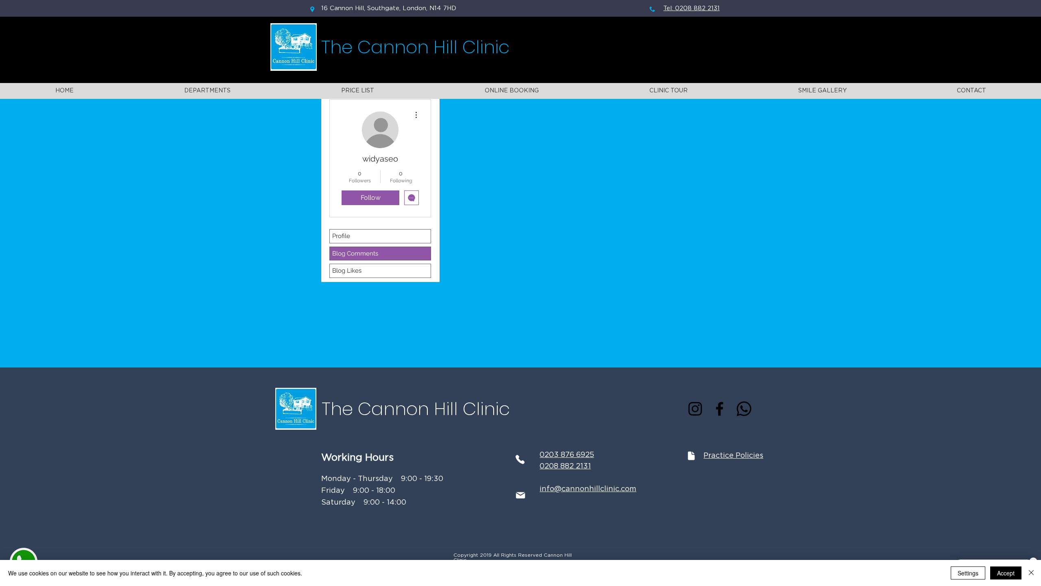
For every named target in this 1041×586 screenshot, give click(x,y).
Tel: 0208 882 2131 (691, 8)
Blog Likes (347, 270)
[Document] (691, 455)
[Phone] (520, 459)
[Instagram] (695, 409)
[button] (207, 91)
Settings (968, 573)
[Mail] (520, 495)
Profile (341, 236)
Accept (1006, 573)
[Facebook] (719, 409)
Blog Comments (355, 253)
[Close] (1031, 572)
